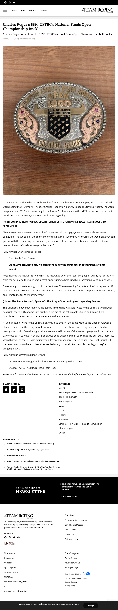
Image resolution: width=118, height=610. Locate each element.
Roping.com (9, 558)
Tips (23, 11)
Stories (33, 11)
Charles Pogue (52, 206)
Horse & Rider (71, 529)
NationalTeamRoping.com (15, 581)
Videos (44, 11)
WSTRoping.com (11, 572)
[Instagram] (10, 2)
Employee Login (71, 567)
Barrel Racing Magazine (74, 525)
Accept (91, 605)
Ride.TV (7, 586)
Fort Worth (17, 215)
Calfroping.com (71, 539)
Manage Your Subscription (15, 591)
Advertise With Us (72, 562)
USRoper (8, 562)
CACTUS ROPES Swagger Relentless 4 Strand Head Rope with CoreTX (45, 361)
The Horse (69, 534)
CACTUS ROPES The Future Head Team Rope (33, 367)
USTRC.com (9, 577)
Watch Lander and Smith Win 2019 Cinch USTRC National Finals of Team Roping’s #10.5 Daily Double (60, 374)
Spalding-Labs (10, 567)
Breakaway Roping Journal (76, 520)
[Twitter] (14, 537)
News (14, 11)
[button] (6, 389)
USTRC (36, 202)
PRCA (25, 275)
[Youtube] (14, 2)
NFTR (84, 211)
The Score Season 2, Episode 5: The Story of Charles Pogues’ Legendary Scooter (56, 301)
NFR (33, 206)
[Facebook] (5, 2)
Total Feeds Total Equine (22, 258)
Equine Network (72, 558)
